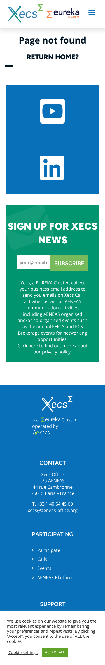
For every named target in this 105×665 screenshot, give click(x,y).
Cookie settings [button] (23, 652)
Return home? (53, 57)
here (33, 345)
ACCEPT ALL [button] (55, 652)
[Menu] (92, 12)
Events (44, 568)
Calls (42, 559)
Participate (48, 550)
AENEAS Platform (55, 577)
